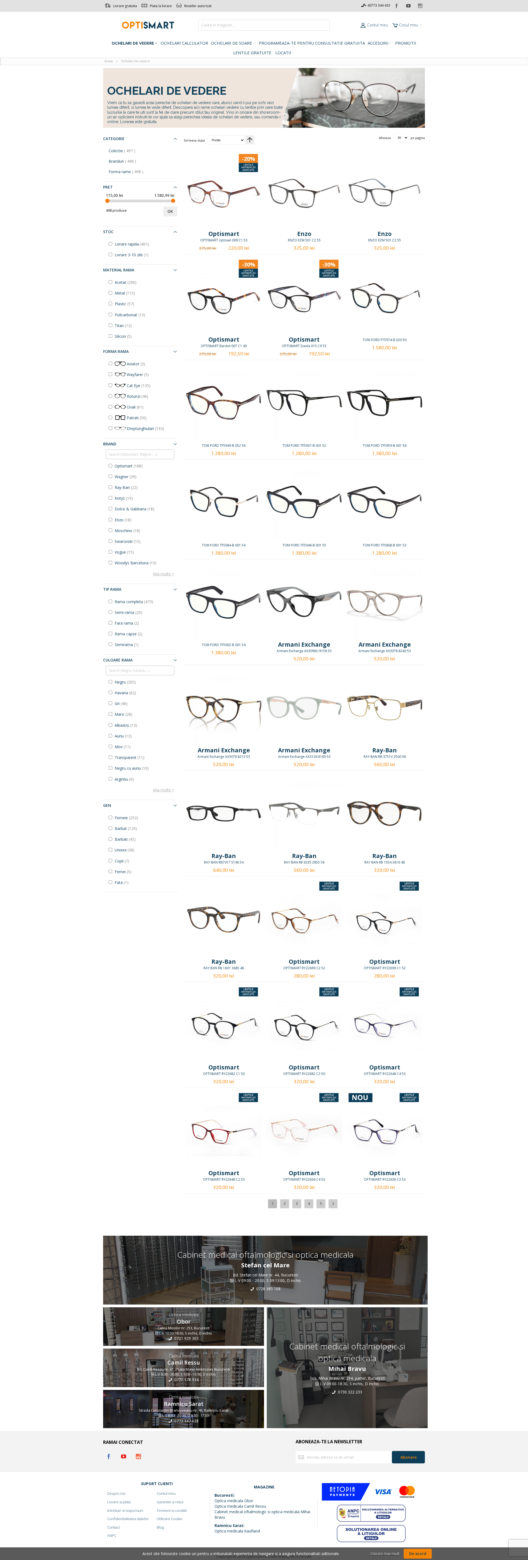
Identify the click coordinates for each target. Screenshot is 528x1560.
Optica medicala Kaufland (237, 1531)
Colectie (128, 150)
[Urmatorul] (333, 1203)
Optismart (223, 234)
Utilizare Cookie (169, 1518)
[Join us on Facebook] (397, 4)
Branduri (128, 161)
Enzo (304, 234)
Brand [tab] (109, 444)
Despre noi (116, 1493)
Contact (113, 1527)
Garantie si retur (170, 1501)
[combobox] (263, 25)
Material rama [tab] (118, 270)
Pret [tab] (108, 187)
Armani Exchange (304, 644)
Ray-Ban (384, 750)
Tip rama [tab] (112, 589)
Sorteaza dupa (194, 140)
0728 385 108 (267, 1288)
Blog (160, 1527)
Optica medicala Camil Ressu (240, 1506)
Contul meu (377, 25)
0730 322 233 (349, 1392)
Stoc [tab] (108, 231)
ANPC (111, 1535)
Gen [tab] (107, 805)
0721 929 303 (186, 1338)
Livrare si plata (119, 1501)
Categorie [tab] (114, 138)
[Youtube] (408, 4)
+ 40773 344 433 (377, 5)
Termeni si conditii (172, 1510)
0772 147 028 (186, 1420)
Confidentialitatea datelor (128, 1518)
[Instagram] (420, 4)
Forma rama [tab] (116, 351)
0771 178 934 (186, 1379)
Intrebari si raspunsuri (125, 1510)
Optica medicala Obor (234, 1500)
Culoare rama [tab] (118, 660)
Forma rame (132, 171)
